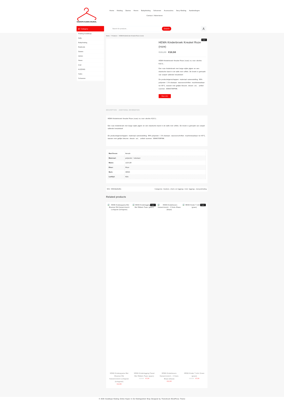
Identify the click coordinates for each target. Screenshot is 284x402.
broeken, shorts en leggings (174, 189)
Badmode (81, 47)
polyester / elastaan (133, 158)
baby (80, 38)
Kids (127, 177)
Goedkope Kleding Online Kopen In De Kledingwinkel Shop (128, 399)
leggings (192, 189)
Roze (127, 167)
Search (166, 29)
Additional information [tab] (129, 110)
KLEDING (81, 69)
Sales (80, 74)
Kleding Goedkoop (85, 33)
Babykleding (82, 42)
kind (79, 65)
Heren (80, 60)
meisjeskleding (201, 189)
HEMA (127, 172)
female (127, 153)
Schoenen (81, 78)
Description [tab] (111, 110)
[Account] (203, 28)
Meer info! (165, 96)
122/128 (128, 163)
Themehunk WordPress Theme (173, 399)
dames (80, 56)
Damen (80, 51)
